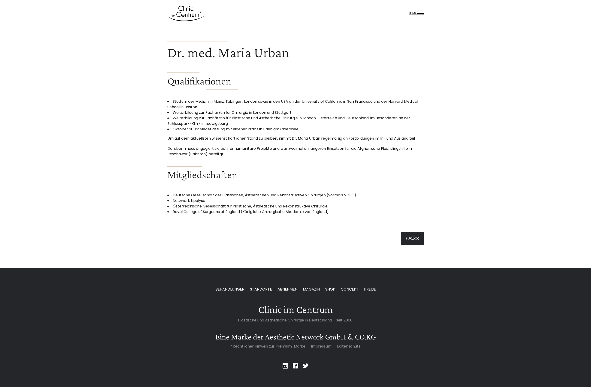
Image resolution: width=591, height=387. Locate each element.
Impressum (321, 346)
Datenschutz (348, 346)
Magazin (311, 289)
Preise (370, 289)
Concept (350, 289)
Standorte (261, 289)
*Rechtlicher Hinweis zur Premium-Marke (268, 346)
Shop (330, 289)
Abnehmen (287, 289)
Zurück (412, 238)
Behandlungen (229, 289)
